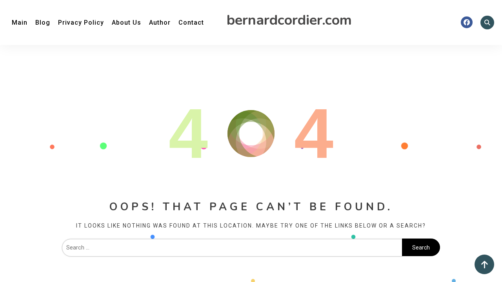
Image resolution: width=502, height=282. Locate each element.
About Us (126, 22)
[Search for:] (232, 247)
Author (160, 22)
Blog (42, 22)
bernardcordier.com (289, 20)
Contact (191, 22)
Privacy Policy (81, 22)
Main (19, 22)
